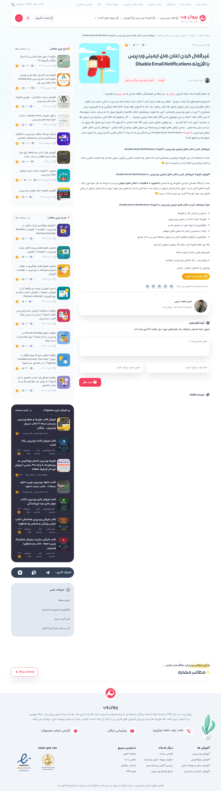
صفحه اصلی (201, 4)
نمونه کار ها (112, 4)
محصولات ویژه (26, 452)
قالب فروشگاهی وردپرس (49, 452)
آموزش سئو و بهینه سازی (196, 765)
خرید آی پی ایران (62, 619)
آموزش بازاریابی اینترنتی (197, 771)
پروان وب (170, 94)
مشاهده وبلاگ (26, 672)
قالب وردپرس (167, 18)
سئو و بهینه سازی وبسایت (158, 760)
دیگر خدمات (165, 748)
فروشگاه (171, 4)
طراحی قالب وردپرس (133, 4)
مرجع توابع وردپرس (162, 771)
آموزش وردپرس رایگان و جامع (172, 35)
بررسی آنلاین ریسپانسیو (160, 765)
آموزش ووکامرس (200, 760)
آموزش (127, 18)
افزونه (186, 133)
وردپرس (120, 94)
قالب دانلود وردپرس (40, 433)
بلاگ (99, 4)
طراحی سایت (166, 754)
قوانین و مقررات (84, 4)
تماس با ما (186, 4)
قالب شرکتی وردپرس (50, 530)
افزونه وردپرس (143, 18)
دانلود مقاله (64, 600)
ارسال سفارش (154, 4)
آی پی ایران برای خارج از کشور (56, 628)
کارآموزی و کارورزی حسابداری (56, 610)
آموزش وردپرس (201, 754)
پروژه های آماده (107, 18)
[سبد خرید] (28, 18)
